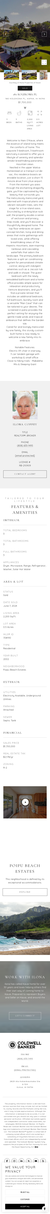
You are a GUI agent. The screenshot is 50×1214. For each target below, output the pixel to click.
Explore (25, 892)
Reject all (25, 1192)
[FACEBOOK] (7, 1161)
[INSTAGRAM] (14, 1161)
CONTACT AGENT (25, 474)
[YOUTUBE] (36, 1161)
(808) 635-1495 (25, 445)
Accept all (25, 1207)
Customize (25, 1199)
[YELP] (43, 1161)
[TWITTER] (28, 1161)
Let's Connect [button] (25, 1016)
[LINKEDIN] (21, 1161)
